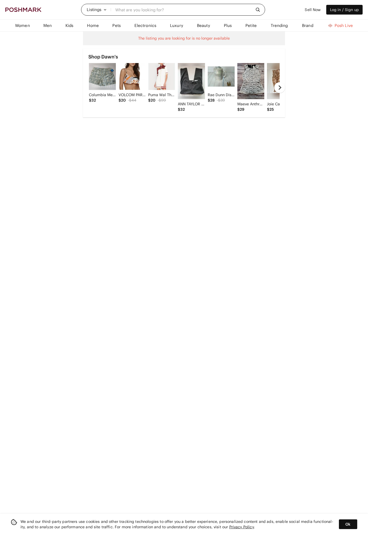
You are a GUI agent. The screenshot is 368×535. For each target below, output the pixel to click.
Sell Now (313, 9)
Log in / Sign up (344, 9)
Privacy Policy (241, 526)
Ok (347, 524)
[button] (97, 9)
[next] (279, 87)
